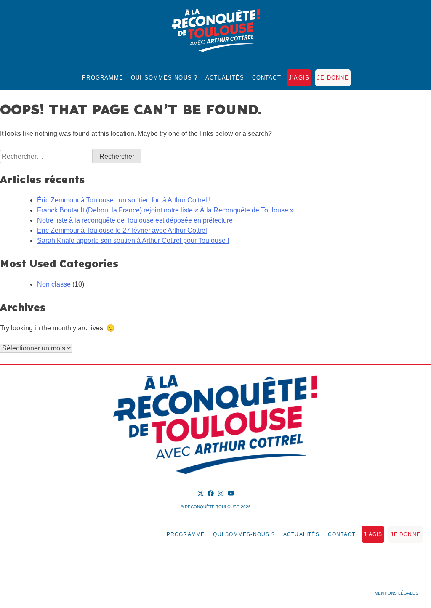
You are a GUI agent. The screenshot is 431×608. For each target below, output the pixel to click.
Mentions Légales (396, 593)
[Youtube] (231, 493)
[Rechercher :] (46, 156)
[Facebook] (211, 493)
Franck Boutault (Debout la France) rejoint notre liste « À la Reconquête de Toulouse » (165, 210)
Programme (102, 77)
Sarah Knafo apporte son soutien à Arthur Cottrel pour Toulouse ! (133, 240)
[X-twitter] (200, 493)
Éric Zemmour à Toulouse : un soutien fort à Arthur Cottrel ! (123, 200)
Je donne (333, 77)
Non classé (54, 284)
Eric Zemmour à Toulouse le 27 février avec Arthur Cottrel (122, 230)
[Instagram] (221, 493)
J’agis (299, 77)
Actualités (225, 77)
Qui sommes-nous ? (164, 77)
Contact (266, 77)
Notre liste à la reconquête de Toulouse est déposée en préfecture (135, 220)
